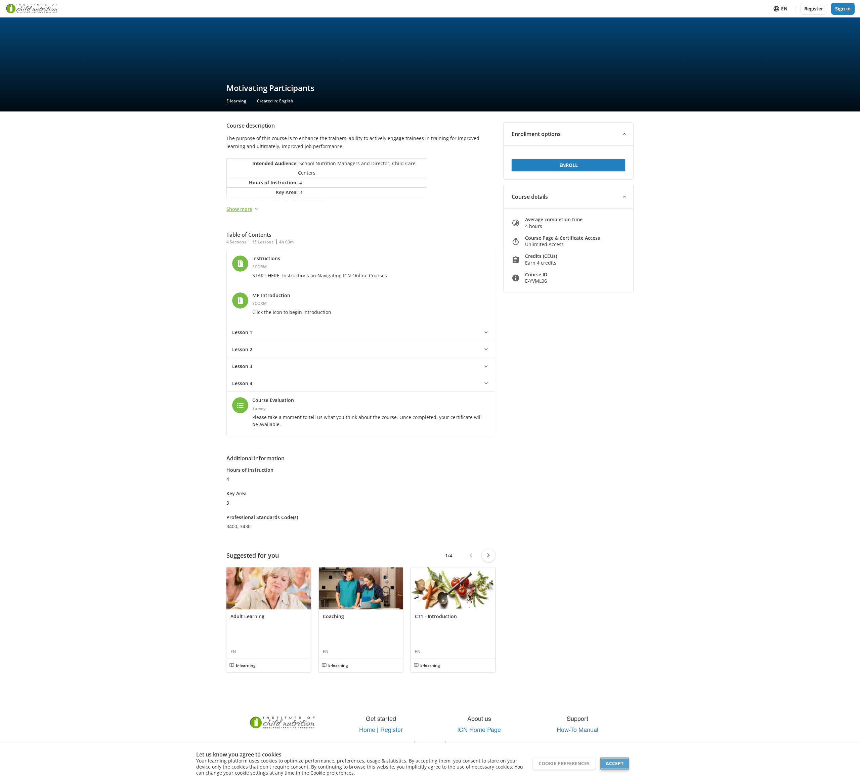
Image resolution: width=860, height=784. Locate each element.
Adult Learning (247, 616)
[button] (361, 332)
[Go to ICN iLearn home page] (31, 9)
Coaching (333, 616)
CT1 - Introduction (436, 616)
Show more (239, 209)
